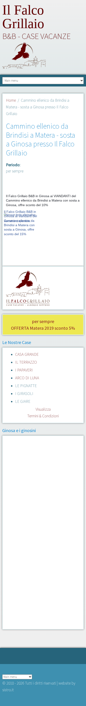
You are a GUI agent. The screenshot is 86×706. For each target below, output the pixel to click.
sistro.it (8, 689)
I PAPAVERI (24, 370)
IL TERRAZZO (26, 362)
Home (11, 100)
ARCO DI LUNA (27, 377)
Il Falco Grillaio (23, 17)
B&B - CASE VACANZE (36, 36)
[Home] (43, 56)
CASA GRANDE (27, 354)
